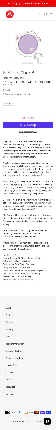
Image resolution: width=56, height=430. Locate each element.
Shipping (6, 94)
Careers (9, 322)
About (8, 308)
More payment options (28, 132)
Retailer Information (14, 343)
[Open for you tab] (47, 421)
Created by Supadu (36, 421)
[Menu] (51, 14)
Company (9, 394)
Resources (10, 386)
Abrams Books (24, 421)
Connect (9, 372)
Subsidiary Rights (13, 351)
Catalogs (9, 329)
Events (8, 379)
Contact (9, 315)
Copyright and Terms (14, 358)
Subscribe (9, 336)
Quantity (6, 103)
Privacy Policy (11, 365)
